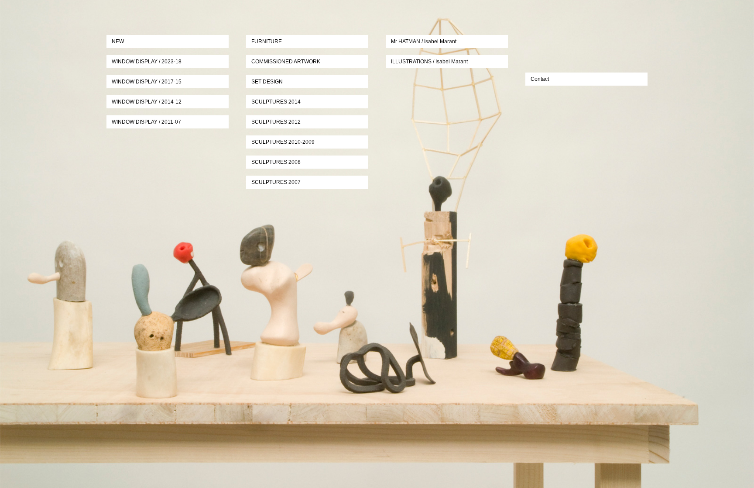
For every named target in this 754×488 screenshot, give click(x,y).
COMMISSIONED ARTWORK (285, 62)
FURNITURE (266, 41)
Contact (540, 79)
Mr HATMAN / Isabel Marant (423, 41)
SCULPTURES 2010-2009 (283, 142)
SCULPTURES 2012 (276, 122)
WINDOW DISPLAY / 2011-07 (146, 122)
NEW (118, 41)
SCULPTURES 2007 (276, 182)
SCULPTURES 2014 (276, 102)
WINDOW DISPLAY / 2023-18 (147, 62)
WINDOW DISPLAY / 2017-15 (147, 82)
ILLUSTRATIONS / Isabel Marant (429, 62)
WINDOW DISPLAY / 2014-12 (147, 102)
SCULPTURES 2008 (276, 162)
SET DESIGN (267, 82)
